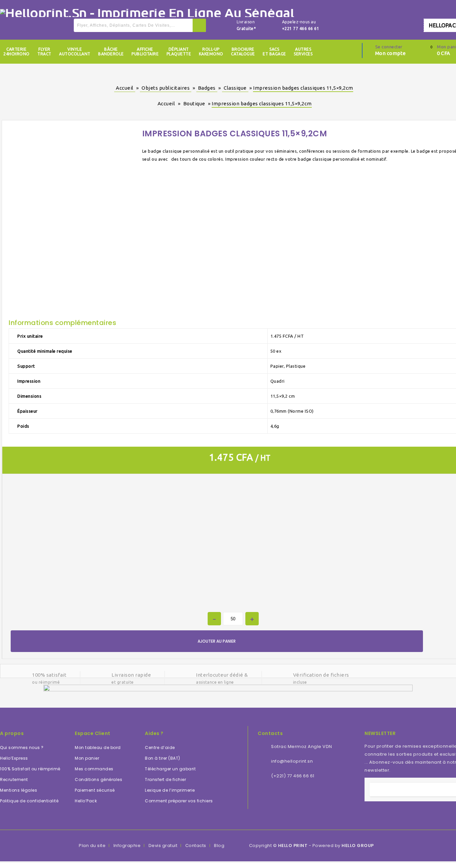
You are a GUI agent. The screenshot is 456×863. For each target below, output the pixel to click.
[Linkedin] (280, 796)
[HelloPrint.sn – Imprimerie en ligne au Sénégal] (147, 12)
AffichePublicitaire (145, 51)
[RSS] (289, 796)
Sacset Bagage (274, 51)
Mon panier (87, 758)
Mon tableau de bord (98, 747)
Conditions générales (98, 779)
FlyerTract (44, 51)
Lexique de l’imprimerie (170, 790)
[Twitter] (271, 796)
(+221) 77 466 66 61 (292, 776)
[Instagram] (316, 796)
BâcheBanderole (111, 51)
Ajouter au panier (217, 641)
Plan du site (92, 845)
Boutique (194, 103)
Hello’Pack (86, 801)
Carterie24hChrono (16, 51)
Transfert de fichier (165, 779)
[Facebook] (262, 796)
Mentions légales (18, 790)
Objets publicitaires (166, 88)
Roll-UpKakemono (211, 51)
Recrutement (14, 779)
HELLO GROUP (357, 845)
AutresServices (303, 51)
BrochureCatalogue (243, 51)
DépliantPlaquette (179, 51)
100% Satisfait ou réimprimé (30, 769)
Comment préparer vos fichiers (179, 801)
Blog (219, 845)
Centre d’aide (160, 747)
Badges (207, 88)
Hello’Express (14, 758)
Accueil (125, 88)
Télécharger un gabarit (170, 769)
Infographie (127, 845)
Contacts (195, 845)
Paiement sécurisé (95, 790)
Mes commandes (94, 769)
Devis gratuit (163, 845)
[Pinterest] (307, 796)
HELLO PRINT (293, 845)
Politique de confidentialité (29, 801)
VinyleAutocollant (74, 51)
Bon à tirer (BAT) (162, 758)
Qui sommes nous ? (22, 747)
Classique (235, 88)
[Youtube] (298, 796)
